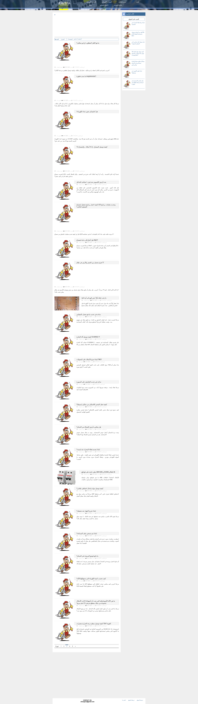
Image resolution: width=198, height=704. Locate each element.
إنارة (137, 2)
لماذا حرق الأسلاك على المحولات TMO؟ (89, 359)
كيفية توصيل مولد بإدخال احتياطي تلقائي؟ (89, 488)
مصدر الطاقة (122, 2)
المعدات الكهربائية (107, 2)
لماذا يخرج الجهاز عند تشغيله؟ (86, 511)
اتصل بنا (124, 700)
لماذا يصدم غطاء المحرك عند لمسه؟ (88, 449)
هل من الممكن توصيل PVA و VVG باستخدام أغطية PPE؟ (138, 34)
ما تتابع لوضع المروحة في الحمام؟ (87, 556)
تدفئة (90, 5)
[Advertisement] (87, 26)
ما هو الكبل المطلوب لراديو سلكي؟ (87, 43)
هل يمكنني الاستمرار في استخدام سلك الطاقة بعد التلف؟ (137, 82)
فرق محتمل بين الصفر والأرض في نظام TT (90, 263)
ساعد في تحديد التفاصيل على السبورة (88, 382)
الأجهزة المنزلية (104, 5)
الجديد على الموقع (134, 19)
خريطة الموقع (131, 700)
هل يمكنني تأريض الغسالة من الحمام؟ (88, 427)
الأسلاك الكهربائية (91, 2)
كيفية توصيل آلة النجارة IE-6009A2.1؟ (88, 337)
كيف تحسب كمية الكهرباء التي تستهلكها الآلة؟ (91, 578)
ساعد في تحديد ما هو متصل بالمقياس (88, 314)
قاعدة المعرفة (118, 5)
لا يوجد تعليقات (82, 316)
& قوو (57, 646)
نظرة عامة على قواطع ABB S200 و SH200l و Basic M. (98, 472)
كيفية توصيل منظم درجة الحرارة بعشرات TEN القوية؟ (93, 624)
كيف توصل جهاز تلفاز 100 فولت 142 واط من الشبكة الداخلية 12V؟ (138, 53)
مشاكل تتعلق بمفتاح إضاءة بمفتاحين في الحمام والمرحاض (138, 63)
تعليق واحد (81, 361)
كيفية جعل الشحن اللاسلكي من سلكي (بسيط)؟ (91, 404)
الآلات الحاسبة (130, 14)
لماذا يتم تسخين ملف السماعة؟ (86, 533)
